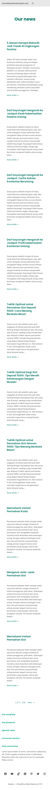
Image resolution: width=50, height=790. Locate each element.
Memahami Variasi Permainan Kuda (19, 509)
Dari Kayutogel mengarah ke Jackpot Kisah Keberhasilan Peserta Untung (25, 114)
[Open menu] (32, 3)
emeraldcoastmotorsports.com (15, 3)
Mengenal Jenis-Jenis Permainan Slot (20, 574)
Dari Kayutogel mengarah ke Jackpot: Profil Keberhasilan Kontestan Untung (25, 243)
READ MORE (13, 95)
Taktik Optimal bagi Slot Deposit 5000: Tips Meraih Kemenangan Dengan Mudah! (23, 377)
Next (31, 702)
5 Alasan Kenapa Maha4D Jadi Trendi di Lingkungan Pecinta (23, 46)
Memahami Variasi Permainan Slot (19, 638)
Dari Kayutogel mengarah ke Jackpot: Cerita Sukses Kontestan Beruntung (25, 178)
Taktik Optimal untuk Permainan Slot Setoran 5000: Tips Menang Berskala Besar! (24, 445)
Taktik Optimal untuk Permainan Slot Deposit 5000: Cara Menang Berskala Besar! (21, 309)
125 (23, 702)
